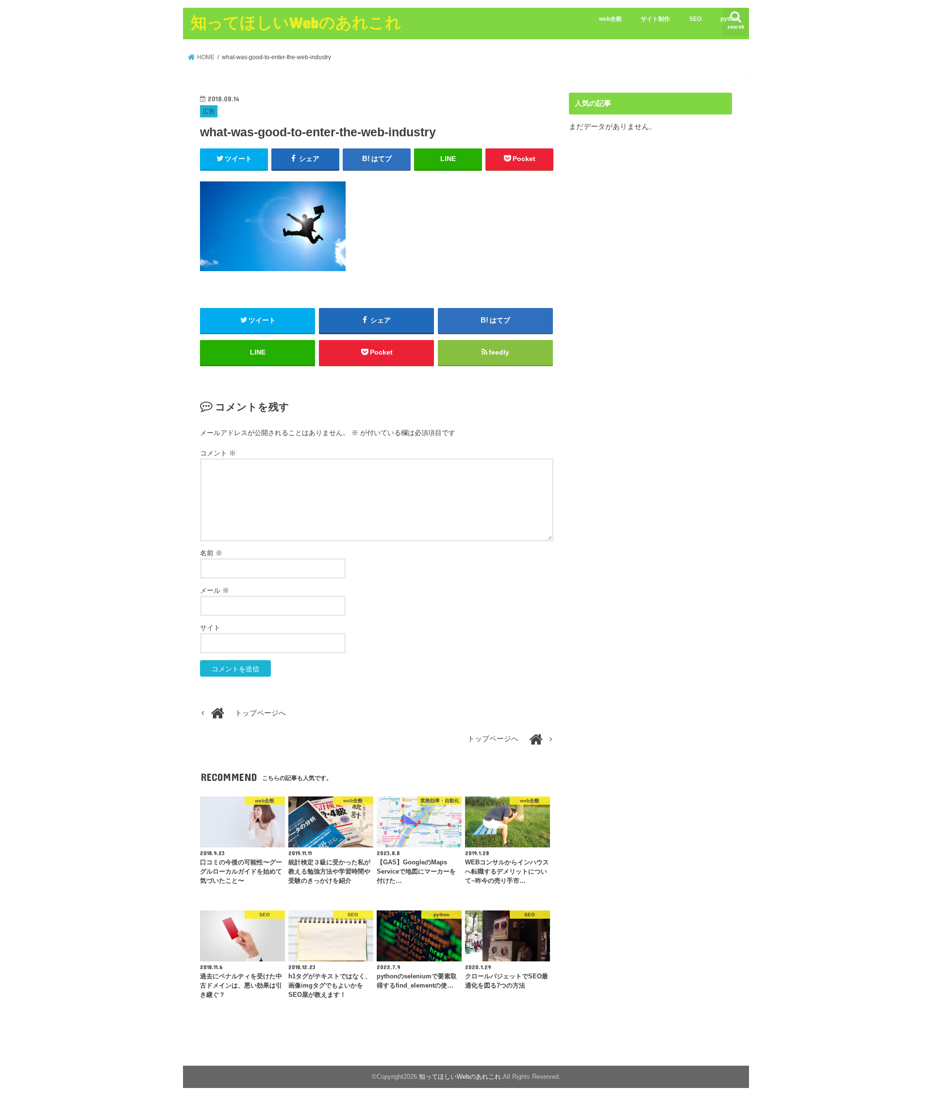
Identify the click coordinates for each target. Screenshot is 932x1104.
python (729, 19)
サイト (210, 628)
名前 (211, 553)
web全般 (610, 19)
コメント (218, 453)
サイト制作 (655, 19)
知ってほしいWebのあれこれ (296, 22)
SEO (695, 19)
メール (214, 590)
